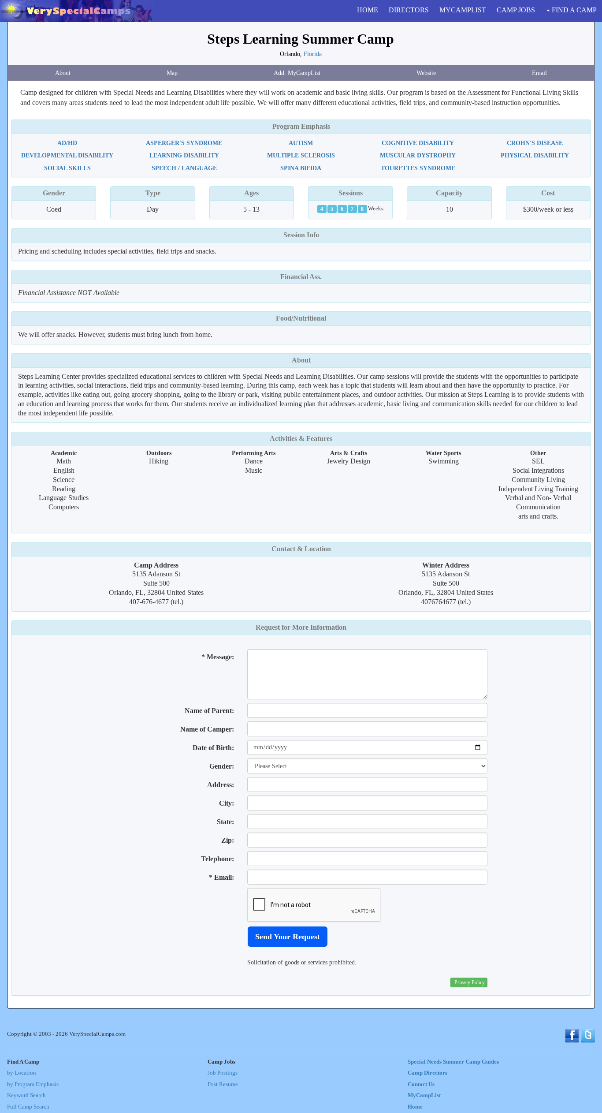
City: (226, 803)
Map (172, 72)
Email (539, 72)
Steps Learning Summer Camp (300, 39)
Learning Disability (184, 155)
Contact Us (421, 1084)
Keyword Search (26, 1095)
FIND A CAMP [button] (573, 10)
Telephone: (217, 859)
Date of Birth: (213, 747)
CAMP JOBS (516, 10)
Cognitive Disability (418, 142)
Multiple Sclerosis (301, 155)
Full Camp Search (28, 1107)
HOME (367, 10)
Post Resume (223, 1084)
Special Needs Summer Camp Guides (453, 1062)
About (63, 72)
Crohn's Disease (535, 142)
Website (426, 72)
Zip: (227, 840)
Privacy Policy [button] (469, 982)
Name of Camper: (207, 729)
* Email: (221, 877)
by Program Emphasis (33, 1084)
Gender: (221, 766)
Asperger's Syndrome (184, 142)
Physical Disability (535, 155)
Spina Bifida (300, 168)
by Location (21, 1073)
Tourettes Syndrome (418, 168)
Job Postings (223, 1073)
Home (415, 1107)
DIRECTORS (409, 10)
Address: (220, 784)
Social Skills (67, 168)
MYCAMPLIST (462, 10)
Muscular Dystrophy (418, 155)
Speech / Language (184, 168)
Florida (313, 53)
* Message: (217, 657)
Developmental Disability (67, 155)
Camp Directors (427, 1073)
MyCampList (424, 1095)
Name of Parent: (209, 710)
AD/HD (67, 142)
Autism (301, 142)
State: (225, 821)
